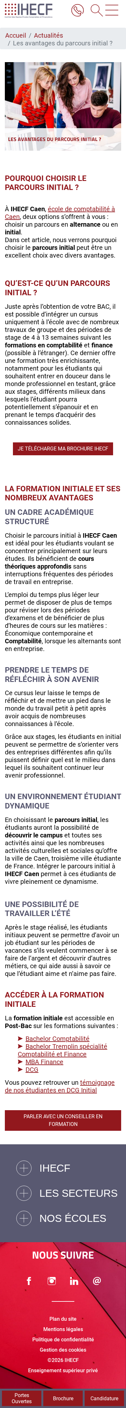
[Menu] (111, 11)
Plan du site (63, 1319)
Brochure (63, 1398)
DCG (32, 1069)
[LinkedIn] (74, 1281)
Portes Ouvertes (22, 1398)
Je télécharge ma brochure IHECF (63, 449)
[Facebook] (29, 1281)
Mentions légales (63, 1329)
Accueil (15, 35)
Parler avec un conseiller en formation (63, 1120)
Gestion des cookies (63, 1350)
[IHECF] (35, 10)
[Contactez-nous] (97, 1281)
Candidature (104, 1398)
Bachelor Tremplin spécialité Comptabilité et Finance (62, 1050)
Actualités (48, 35)
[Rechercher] (94, 11)
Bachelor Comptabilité (57, 1039)
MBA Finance (44, 1062)
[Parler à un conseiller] (77, 11)
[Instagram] (52, 1281)
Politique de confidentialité (63, 1340)
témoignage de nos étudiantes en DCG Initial (60, 1086)
